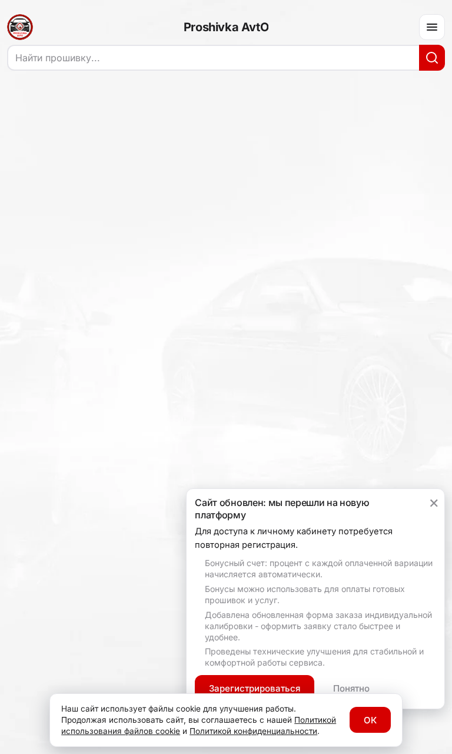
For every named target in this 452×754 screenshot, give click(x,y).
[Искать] (432, 58)
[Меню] (432, 27)
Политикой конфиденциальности (253, 731)
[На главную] (20, 27)
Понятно (351, 688)
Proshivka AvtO (226, 27)
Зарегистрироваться (254, 688)
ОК (370, 720)
